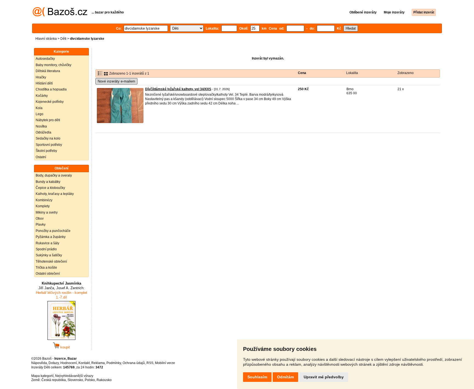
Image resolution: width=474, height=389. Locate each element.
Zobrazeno (405, 73)
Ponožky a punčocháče (53, 231)
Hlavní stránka (46, 39)
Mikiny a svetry (47, 212)
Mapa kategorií (42, 376)
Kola (39, 108)
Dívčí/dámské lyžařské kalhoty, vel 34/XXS (178, 89)
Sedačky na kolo (48, 138)
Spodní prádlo (46, 249)
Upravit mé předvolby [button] (324, 377)
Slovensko (75, 380)
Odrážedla (43, 132)
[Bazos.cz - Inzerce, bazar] (60, 15)
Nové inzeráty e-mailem (116, 81)
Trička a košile (46, 267)
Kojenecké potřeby (50, 102)
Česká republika (53, 380)
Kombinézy (44, 200)
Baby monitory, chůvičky (53, 65)
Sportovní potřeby (49, 145)
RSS (149, 363)
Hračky (41, 77)
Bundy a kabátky (48, 182)
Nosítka (41, 126)
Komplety (43, 206)
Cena (302, 73)
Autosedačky (45, 59)
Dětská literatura (48, 71)
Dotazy (54, 363)
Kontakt (84, 363)
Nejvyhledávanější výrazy (74, 376)
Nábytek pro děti (48, 120)
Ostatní (41, 157)
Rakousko (104, 380)
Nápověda (39, 363)
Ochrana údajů (134, 363)
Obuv (40, 218)
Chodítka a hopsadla (51, 89)
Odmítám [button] (285, 377)
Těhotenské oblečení (51, 261)
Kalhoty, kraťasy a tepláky (55, 194)
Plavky (41, 224)
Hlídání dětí (44, 83)
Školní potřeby (46, 151)
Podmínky (113, 363)
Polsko (90, 380)
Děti (63, 39)
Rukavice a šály (47, 243)
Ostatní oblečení (48, 274)
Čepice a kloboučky (50, 188)
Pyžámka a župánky (51, 237)
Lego (39, 114)
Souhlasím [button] (257, 377)
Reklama (98, 363)
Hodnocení (68, 363)
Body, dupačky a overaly (54, 175)
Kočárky (42, 96)
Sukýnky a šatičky (49, 255)
